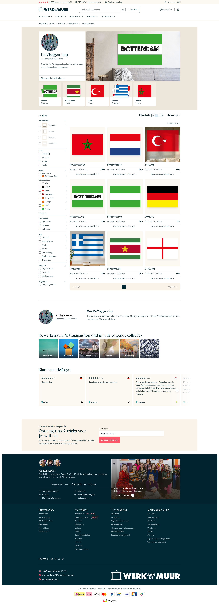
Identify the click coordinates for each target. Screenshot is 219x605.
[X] (59, 559)
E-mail (93, 484)
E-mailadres (104, 429)
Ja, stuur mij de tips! (109, 440)
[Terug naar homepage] (53, 9)
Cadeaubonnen (83, 498)
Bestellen (81, 491)
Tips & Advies (107, 16)
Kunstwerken (44, 16)
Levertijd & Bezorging (86, 495)
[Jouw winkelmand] (178, 9)
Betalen (45, 495)
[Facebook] (55, 559)
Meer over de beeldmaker (51, 78)
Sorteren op (173, 115)
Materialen (91, 16)
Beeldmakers (75, 16)
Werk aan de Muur (158, 509)
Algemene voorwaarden (87, 589)
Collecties (59, 16)
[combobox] (99, 10)
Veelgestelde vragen (50, 491)
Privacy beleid (135, 589)
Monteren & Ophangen (51, 498)
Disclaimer (101, 589)
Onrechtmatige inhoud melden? (118, 589)
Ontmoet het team (121, 495)
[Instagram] (48, 559)
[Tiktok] (62, 559)
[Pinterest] (52, 559)
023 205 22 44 (80, 484)
